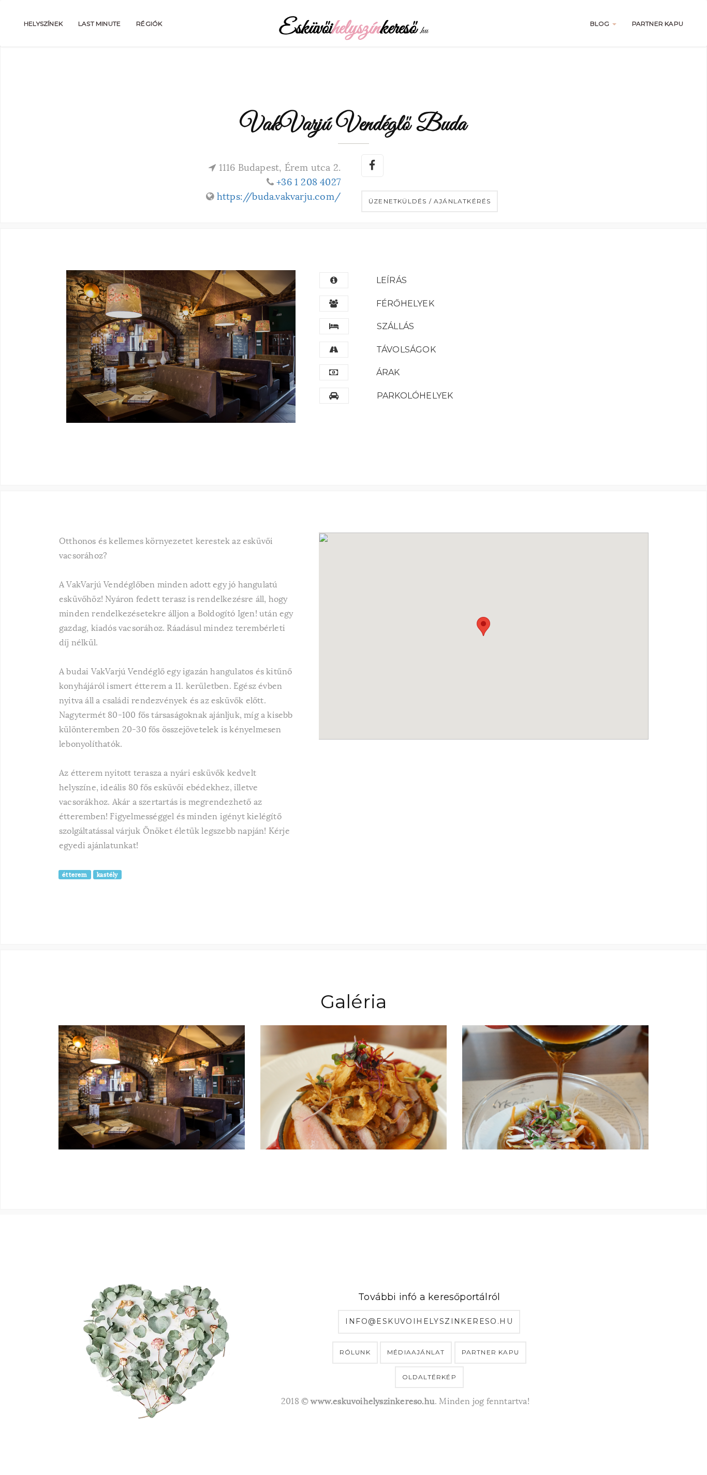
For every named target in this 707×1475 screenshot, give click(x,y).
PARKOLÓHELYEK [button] (415, 396)
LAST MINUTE (99, 23)
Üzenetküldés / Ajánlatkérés (430, 201)
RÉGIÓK (149, 23)
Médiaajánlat (416, 1352)
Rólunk (355, 1352)
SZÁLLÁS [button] (395, 326)
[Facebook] (371, 164)
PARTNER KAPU (657, 23)
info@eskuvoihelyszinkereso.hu (429, 1321)
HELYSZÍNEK (43, 23)
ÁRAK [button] (388, 372)
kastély (107, 874)
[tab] (480, 280)
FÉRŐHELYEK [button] (405, 303)
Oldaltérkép (429, 1377)
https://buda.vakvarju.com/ (279, 195)
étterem (74, 874)
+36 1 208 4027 (308, 181)
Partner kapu (490, 1352)
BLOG (600, 23)
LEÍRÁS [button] (391, 280)
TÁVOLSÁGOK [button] (406, 350)
